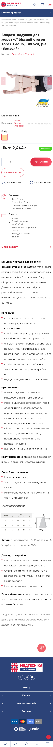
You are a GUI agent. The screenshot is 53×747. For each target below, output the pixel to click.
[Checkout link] (42, 4)
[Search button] (26, 744)
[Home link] (11, 4)
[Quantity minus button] (4, 162)
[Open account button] (37, 744)
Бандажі (28, 20)
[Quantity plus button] (16, 162)
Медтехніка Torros (8, 20)
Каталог (21, 20)
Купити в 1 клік (12, 172)
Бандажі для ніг (40, 20)
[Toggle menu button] (50, 4)
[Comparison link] (16, 744)
